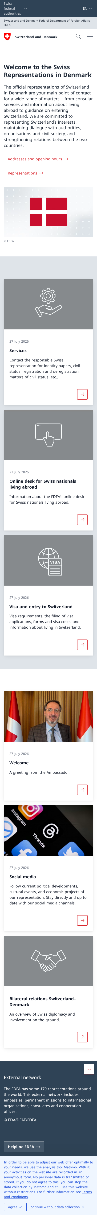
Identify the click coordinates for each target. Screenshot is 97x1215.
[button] (89, 1069)
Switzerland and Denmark (36, 37)
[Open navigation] (90, 36)
